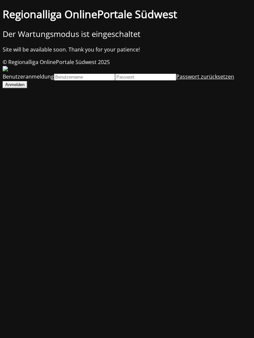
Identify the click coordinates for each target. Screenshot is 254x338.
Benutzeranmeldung (28, 76)
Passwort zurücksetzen (205, 76)
